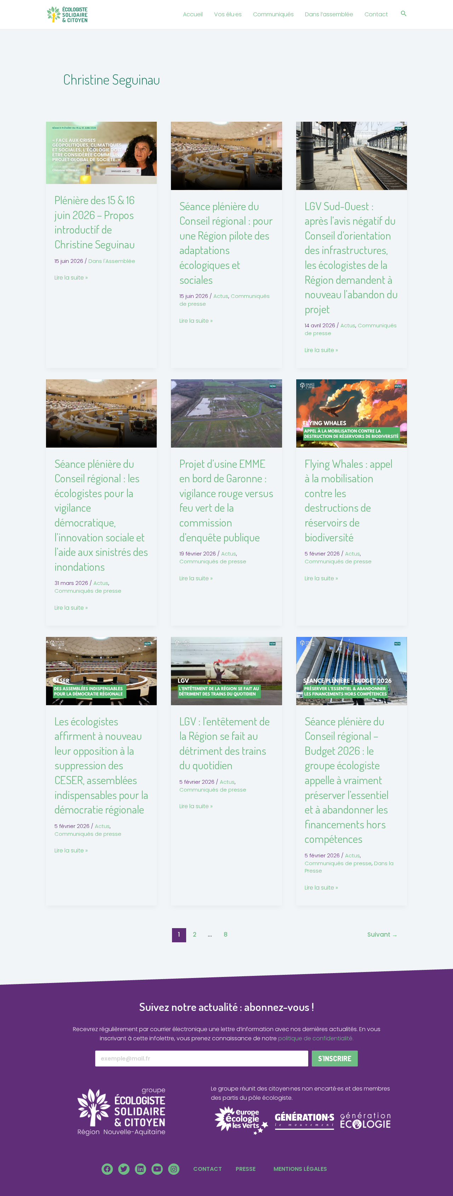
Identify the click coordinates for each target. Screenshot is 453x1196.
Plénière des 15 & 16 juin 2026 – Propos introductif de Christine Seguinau (95, 221)
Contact (376, 14)
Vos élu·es (228, 14)
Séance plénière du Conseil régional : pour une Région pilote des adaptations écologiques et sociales (226, 243)
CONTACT (207, 1169)
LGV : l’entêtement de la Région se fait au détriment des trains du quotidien (224, 743)
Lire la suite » (71, 277)
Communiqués (273, 14)
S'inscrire (334, 1058)
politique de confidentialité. (316, 1038)
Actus (220, 296)
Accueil (193, 14)
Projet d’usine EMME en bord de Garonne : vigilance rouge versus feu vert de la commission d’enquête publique (226, 500)
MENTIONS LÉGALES (300, 1169)
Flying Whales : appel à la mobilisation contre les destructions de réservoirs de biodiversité (348, 500)
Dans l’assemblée (329, 14)
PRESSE (246, 1169)
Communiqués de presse (88, 590)
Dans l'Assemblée (111, 261)
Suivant (382, 934)
